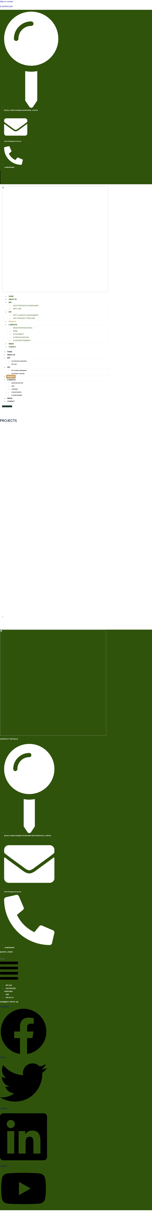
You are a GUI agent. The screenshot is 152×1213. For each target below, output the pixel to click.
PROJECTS (12, 321)
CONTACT (12, 347)
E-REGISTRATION (21, 337)
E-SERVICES (13, 325)
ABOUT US (13, 299)
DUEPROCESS (6, 6)
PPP (10, 312)
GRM (15, 331)
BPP (10, 302)
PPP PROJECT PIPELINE (24, 318)
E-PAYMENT (18, 334)
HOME (11, 296)
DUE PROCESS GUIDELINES (25, 306)
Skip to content (6, 1)
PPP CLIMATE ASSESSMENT (25, 315)
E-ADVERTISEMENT (22, 340)
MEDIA (11, 344)
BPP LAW (17, 309)
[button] (9, 969)
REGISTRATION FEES (22, 328)
